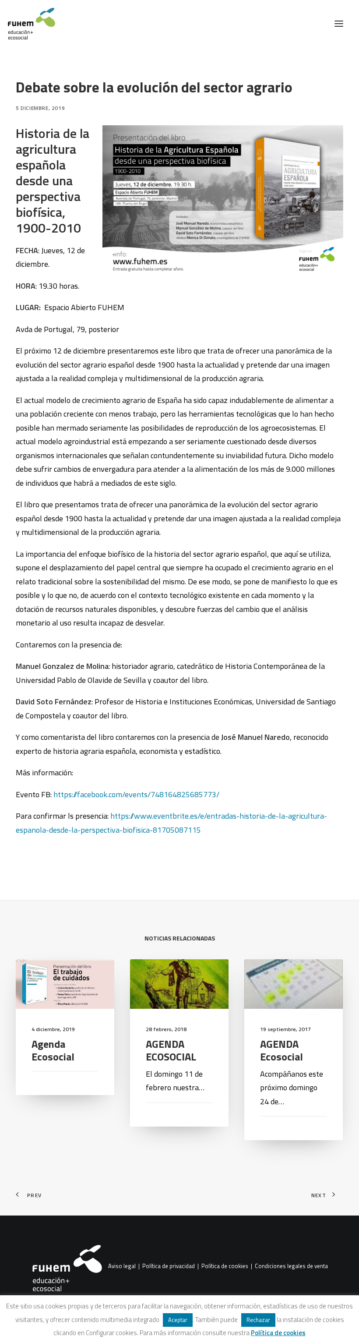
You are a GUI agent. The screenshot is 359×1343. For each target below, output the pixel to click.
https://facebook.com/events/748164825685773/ (136, 794)
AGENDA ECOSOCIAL (171, 1050)
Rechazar (258, 1319)
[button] (339, 23)
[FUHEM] (27, 23)
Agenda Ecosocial (53, 1050)
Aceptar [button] (177, 1319)
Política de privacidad (168, 1266)
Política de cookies (224, 1266)
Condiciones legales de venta (291, 1266)
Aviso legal (122, 1266)
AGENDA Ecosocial (281, 1050)
